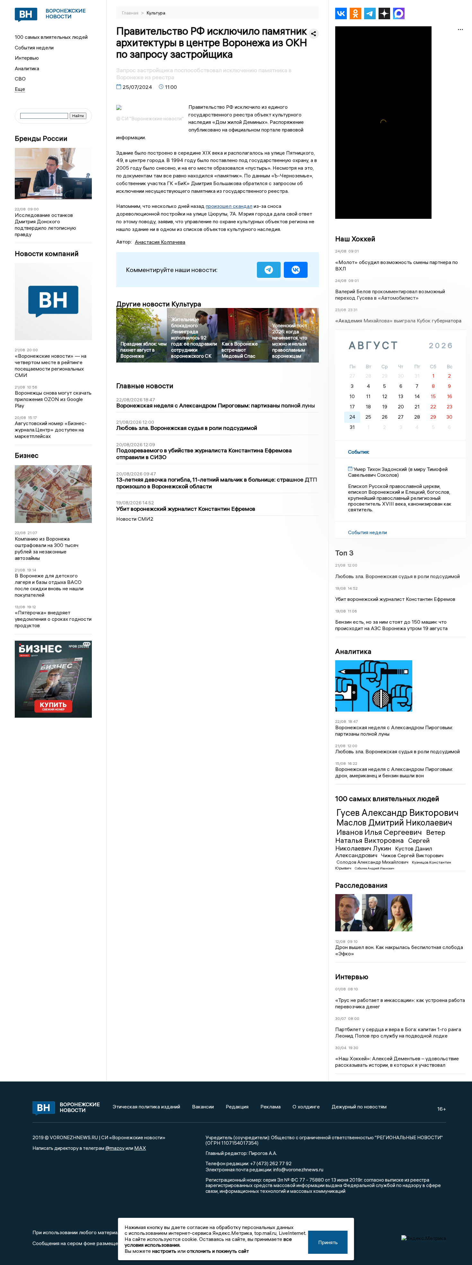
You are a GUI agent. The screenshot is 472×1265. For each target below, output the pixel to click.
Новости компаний (47, 254)
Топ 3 (344, 552)
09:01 (353, 251)
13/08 (20, 606)
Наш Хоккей (355, 238)
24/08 (340, 251)
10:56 (32, 387)
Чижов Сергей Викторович (412, 855)
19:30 (353, 1047)
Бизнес (27, 455)
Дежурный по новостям (359, 1106)
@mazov (115, 1148)
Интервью (27, 58)
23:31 (352, 309)
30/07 (340, 1018)
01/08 (340, 989)
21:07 (32, 532)
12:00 (352, 565)
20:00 (32, 349)
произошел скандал (229, 206)
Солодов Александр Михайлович (373, 862)
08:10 (353, 989)
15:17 (32, 417)
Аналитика (27, 68)
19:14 (31, 570)
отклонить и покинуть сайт (218, 1251)
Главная (130, 13)
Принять (328, 1242)
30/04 (340, 1047)
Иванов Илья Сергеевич (380, 832)
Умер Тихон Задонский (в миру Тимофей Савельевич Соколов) (398, 472)
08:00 (353, 1018)
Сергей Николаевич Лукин (382, 844)
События (358, 452)
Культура (156, 13)
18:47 (353, 721)
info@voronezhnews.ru (298, 1169)
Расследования (361, 885)
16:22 (352, 763)
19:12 (31, 606)
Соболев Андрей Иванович (374, 868)
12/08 (340, 941)
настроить (164, 1251)
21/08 (20, 349)
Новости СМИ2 (134, 519)
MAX (140, 1148)
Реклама (270, 1106)
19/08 (340, 588)
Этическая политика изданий (146, 1106)
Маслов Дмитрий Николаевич (394, 822)
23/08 (340, 309)
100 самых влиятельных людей (51, 37)
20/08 (20, 417)
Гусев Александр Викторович (398, 812)
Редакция (237, 1106)
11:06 (352, 611)
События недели (34, 47)
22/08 (20, 209)
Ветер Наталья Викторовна (390, 836)
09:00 (33, 209)
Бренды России (41, 138)
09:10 (352, 941)
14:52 (353, 588)
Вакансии (203, 1106)
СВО (20, 78)
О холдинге (306, 1106)
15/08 (340, 763)
